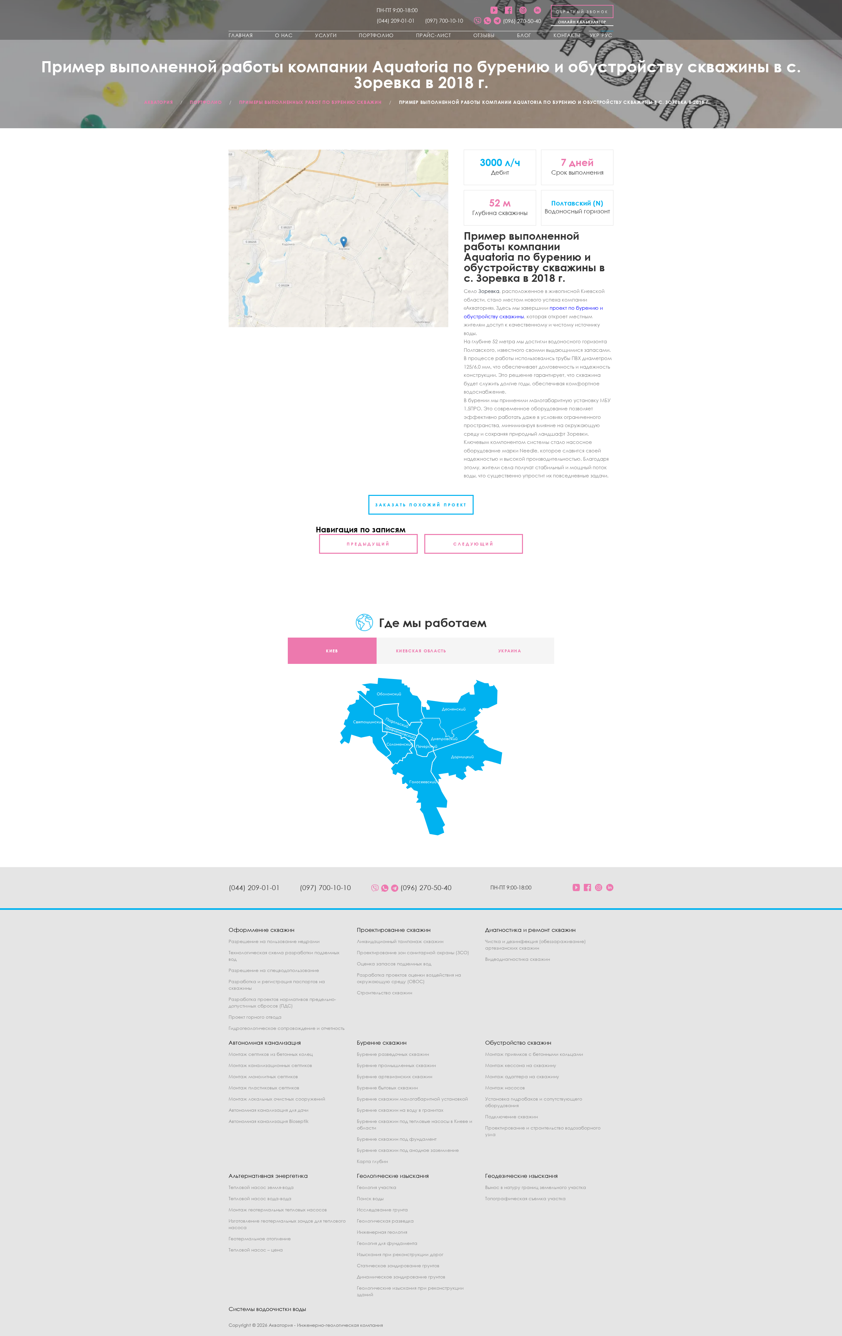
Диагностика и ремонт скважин (530, 929)
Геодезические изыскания (521, 1175)
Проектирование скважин (394, 929)
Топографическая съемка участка (525, 1198)
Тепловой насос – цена (256, 1249)
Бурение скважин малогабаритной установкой (412, 1099)
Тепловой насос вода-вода (260, 1198)
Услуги (326, 35)
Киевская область (421, 650)
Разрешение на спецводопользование (274, 970)
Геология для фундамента (387, 1243)
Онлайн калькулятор (582, 22)
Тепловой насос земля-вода (261, 1187)
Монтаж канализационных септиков (270, 1065)
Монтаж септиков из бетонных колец (271, 1054)
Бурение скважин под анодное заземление (408, 1150)
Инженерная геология (382, 1232)
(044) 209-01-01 (396, 20)
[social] (477, 21)
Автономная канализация (265, 1042)
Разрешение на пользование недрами (274, 941)
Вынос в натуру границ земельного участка (535, 1187)
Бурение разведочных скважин (393, 1054)
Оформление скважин (261, 929)
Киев (332, 650)
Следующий (473, 544)
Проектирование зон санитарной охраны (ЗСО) (413, 952)
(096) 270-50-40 (522, 21)
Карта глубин (372, 1161)
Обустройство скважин (518, 1042)
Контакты (567, 35)
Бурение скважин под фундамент (396, 1139)
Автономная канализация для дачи (269, 1110)
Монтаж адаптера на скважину (522, 1076)
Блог (524, 35)
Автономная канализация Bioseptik (269, 1121)
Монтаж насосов (505, 1087)
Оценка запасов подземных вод (394, 963)
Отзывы (484, 35)
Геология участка (376, 1187)
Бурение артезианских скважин (394, 1076)
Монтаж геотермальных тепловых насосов (278, 1209)
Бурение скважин (382, 1042)
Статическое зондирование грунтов (398, 1265)
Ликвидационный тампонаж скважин (400, 941)
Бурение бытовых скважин (387, 1087)
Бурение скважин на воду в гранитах (400, 1110)
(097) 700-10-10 (444, 20)
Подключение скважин (511, 1116)
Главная (241, 35)
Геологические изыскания (393, 1175)
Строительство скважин (384, 992)
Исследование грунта (382, 1209)
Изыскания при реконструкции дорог (400, 1254)
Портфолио (376, 35)
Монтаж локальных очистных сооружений (277, 1099)
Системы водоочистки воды (267, 1308)
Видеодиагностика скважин (517, 959)
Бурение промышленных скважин (396, 1065)
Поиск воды (370, 1198)
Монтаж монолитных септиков (263, 1076)
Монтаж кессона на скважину (520, 1065)
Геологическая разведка (385, 1221)
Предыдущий (368, 544)
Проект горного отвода (255, 1017)
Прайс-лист (433, 35)
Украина (509, 650)
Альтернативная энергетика (268, 1175)
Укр (595, 35)
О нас (284, 35)
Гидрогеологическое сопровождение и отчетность (287, 1028)
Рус (607, 35)
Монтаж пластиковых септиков (264, 1087)
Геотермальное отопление (260, 1238)
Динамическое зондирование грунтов (401, 1276)
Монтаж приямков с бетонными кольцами (534, 1054)
